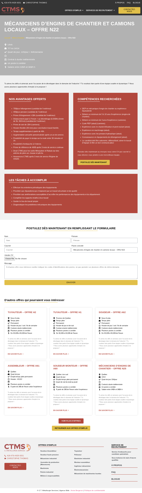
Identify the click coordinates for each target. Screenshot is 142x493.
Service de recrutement (119, 446)
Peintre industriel (46, 472)
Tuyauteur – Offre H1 (67, 312)
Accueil (7, 38)
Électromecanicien (81, 470)
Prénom (75, 236)
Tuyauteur (78, 451)
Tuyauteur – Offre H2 (22, 312)
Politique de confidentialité (94, 490)
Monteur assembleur (82, 462)
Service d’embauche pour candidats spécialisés (121, 453)
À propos (119, 3)
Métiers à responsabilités (49, 476)
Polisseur (77, 455)
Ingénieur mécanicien (82, 466)
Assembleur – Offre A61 (23, 365)
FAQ (128, 3)
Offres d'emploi (18, 38)
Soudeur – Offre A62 (112, 312)
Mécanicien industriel (48, 458)
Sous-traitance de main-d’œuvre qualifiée (124, 459)
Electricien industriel (82, 458)
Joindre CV (8, 255)
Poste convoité (77, 246)
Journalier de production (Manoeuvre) (49, 463)
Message (8, 263)
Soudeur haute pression (49, 455)
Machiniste (44, 468)
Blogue (136, 3)
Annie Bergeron (77, 490)
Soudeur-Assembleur (48, 451)
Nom (6, 236)
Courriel (7, 246)
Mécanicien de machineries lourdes (87, 473)
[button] (74, 10)
